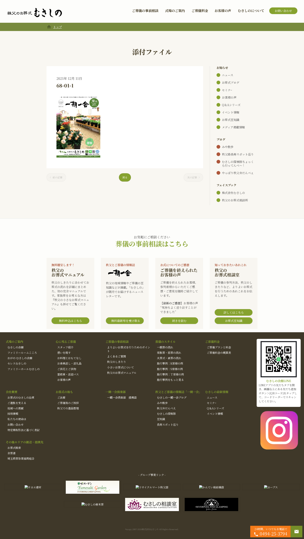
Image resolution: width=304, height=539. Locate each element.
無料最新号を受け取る (125, 321)
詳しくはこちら (234, 312)
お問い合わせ (283, 11)
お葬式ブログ (230, 82)
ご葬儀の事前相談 (145, 10)
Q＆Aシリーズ (231, 105)
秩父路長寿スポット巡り (238, 154)
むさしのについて (251, 10)
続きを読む (179, 321)
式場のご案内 (175, 10)
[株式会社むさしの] (34, 13)
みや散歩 (227, 147)
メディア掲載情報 (233, 127)
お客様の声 (223, 10)
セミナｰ (227, 90)
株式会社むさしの (233, 193)
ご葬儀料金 (199, 10)
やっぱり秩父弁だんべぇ (238, 173)
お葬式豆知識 (230, 120)
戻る (124, 177)
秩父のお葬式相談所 (235, 200)
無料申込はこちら (70, 321)
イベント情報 (230, 112)
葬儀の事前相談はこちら (152, 243)
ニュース (227, 75)
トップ (57, 27)
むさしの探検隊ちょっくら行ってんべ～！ (238, 163)
